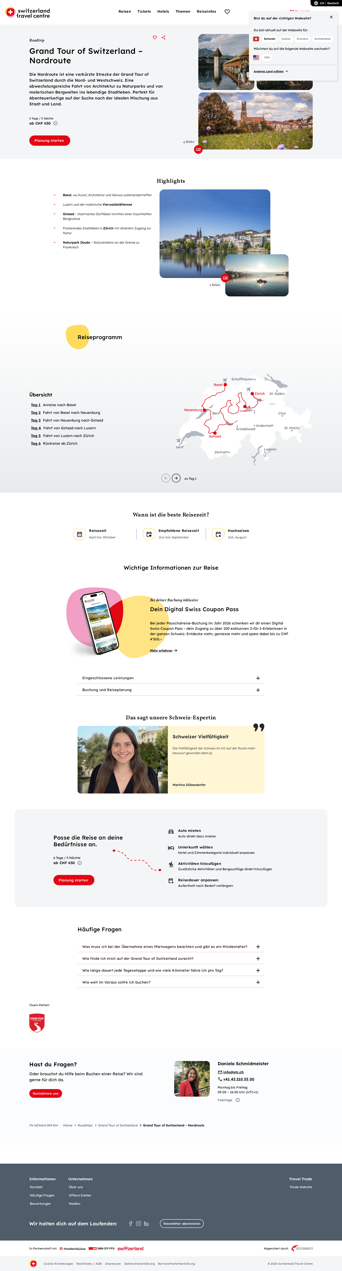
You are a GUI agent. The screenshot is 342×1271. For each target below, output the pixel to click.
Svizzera (302, 39)
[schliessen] (331, 17)
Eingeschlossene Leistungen (108, 678)
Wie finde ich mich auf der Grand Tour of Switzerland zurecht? (138, 958)
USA (267, 57)
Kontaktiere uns (46, 1093)
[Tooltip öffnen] (55, 123)
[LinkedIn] (146, 1223)
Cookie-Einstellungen (58, 1263)
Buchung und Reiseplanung (107, 690)
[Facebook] (130, 1223)
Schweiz (269, 39)
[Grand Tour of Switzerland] (37, 1023)
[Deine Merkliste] (227, 12)
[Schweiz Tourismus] (130, 1248)
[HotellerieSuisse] (73, 1248)
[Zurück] (166, 478)
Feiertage (225, 1100)
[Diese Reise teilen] (163, 37)
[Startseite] (27, 12)
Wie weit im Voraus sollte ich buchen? (116, 982)
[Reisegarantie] (302, 1248)
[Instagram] (138, 1223)
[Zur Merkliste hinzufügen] (154, 37)
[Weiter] (176, 478)
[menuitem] (125, 11)
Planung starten (49, 140)
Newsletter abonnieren (181, 1224)
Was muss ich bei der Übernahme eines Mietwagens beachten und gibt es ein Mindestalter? (164, 946)
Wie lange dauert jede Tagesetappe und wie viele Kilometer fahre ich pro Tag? (152, 970)
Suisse (286, 39)
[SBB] (101, 1248)
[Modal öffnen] (198, 149)
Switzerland (322, 39)
